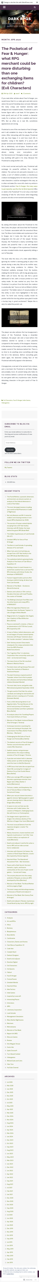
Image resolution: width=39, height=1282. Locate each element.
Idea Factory (11, 989)
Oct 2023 (10, 1143)
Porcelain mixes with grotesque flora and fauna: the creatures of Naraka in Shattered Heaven (20, 669)
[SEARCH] (34, 7)
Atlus (9, 925)
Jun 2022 (10, 1170)
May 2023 (10, 1157)
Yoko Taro (10, 1064)
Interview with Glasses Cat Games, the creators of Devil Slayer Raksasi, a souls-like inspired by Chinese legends (20, 853)
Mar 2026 (10, 1085)
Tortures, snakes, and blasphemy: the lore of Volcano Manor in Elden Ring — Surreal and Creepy (19, 789)
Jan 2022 (10, 1177)
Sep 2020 (10, 1208)
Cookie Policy (10, 1273)
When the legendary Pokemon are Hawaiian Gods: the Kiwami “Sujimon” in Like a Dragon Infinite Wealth (20, 610)
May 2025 (10, 1106)
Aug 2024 (10, 1123)
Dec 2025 (10, 1092)
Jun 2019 (10, 1245)
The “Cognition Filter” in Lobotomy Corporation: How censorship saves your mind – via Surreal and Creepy (20, 655)
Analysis (10, 918)
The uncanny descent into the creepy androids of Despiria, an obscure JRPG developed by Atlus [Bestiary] (19, 878)
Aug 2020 (10, 1211)
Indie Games (26, 400)
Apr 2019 (10, 1252)
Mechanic (10, 1023)
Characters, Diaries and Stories (17, 942)
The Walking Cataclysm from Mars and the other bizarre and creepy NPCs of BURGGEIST (20, 602)
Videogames (5, 403)
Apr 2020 (10, 1221)
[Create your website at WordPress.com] (19, 2)
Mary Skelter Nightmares (15, 1020)
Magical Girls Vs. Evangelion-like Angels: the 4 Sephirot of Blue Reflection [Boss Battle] (20, 618)
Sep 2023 (10, 1147)
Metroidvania (11, 1027)
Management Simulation (15, 1016)
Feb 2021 (10, 1191)
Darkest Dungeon (13, 955)
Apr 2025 (10, 1109)
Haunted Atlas (12, 986)
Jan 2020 (10, 1225)
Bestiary (10, 928)
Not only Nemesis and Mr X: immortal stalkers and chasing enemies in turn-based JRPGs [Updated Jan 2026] (19, 517)
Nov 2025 (10, 1096)
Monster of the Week (14, 1030)
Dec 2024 (10, 1116)
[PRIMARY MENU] (4, 7)
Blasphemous (11, 931)
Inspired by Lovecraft (14, 996)
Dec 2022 (10, 1167)
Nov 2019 (10, 1232)
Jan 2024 (10, 1136)
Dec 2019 (10, 1228)
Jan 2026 (10, 1089)
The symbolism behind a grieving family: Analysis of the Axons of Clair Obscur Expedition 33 (20, 561)
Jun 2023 (10, 1153)
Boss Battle (11, 935)
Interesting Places (13, 999)
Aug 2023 (10, 1150)
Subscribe (10, 450)
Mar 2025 (10, 1113)
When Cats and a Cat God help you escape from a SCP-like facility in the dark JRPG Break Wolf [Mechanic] (19, 553)
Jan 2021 (10, 1194)
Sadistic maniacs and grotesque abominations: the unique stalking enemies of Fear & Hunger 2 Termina (19, 752)
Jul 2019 (9, 1242)
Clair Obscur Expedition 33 (15, 945)
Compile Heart (11, 952)
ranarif (17, 93)
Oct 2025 (10, 1099)
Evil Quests (11, 969)
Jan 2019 (10, 1262)
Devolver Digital (12, 962)
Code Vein (10, 948)
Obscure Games (12, 1037)
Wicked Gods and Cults (14, 1061)
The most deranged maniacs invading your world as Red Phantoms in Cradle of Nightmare (19, 509)
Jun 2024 (10, 1126)
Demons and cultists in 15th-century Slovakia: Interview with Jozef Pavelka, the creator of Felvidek (19, 594)
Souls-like (10, 1047)
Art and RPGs (11, 921)
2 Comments (27, 93)
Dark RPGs (19, 18)
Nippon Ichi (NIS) (12, 1033)
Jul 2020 (9, 1215)
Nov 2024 (10, 1119)
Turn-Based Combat (13, 1054)
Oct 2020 (10, 1204)
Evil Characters (8, 400)
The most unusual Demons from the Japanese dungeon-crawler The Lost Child (19, 827)
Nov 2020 (10, 1201)
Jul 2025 (9, 1102)
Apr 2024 (10, 1130)
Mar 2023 (10, 1160)
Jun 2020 (10, 1218)
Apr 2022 (10, 1174)
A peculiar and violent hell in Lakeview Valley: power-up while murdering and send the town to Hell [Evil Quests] (19, 760)
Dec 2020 (10, 1198)
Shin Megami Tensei (13, 1044)
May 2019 (10, 1249)
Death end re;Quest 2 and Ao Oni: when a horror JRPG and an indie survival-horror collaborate (20, 845)
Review (9, 1040)
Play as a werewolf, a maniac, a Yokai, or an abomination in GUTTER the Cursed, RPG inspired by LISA (20, 626)
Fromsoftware (12, 979)
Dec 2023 (10, 1140)
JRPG (8, 1006)
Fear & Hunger (17, 400)
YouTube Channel (12, 1067)
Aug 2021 (10, 1184)
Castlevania (11, 938)
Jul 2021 (9, 1187)
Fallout (9, 972)
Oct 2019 (10, 1235)
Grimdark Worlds (12, 982)
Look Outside (11, 1013)
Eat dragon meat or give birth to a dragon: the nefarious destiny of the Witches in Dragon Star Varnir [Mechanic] (20, 819)
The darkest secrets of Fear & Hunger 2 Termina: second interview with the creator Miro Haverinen (20, 744)
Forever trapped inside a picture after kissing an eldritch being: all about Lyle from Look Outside (20, 580)
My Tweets (8, 467)
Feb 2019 (10, 1259)
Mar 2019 (10, 1255)
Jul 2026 (9, 1082)
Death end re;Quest (13, 959)
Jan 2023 (10, 1164)
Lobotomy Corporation (14, 1010)
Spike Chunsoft (12, 1050)
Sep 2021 (10, 1181)
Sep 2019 (10, 1238)
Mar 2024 (10, 1133)
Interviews (10, 1003)
